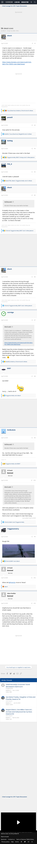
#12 (35, 578)
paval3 (10, 117)
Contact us (11, 839)
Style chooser (5, 836)
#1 (35, 43)
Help (12, 842)
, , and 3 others (16, 361)
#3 (35, 148)
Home (17, 842)
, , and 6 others (20, 110)
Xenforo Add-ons (10, 833)
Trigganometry (13, 529)
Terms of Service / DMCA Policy (25, 839)
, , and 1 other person (21, 157)
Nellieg (10, 141)
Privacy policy (5, 842)
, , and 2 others (19, 181)
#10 (34, 480)
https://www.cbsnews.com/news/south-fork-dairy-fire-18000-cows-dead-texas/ (16, 63)
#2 (35, 125)
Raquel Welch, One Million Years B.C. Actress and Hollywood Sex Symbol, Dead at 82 (19, 712)
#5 (35, 195)
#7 (35, 320)
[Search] (35, 2)
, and (14, 522)
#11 (35, 536)
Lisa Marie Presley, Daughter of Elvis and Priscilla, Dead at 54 (20, 698)
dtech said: (7, 327)
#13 (35, 603)
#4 (35, 172)
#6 (35, 277)
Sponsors (3, 839)
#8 (35, 376)
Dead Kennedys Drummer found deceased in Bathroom (18, 685)
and (13, 395)
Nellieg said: (8, 202)
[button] (2, 2)
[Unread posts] (31, 2)
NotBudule (11, 430)
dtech (4, 31)
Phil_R (9, 164)
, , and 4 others (18, 134)
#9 (35, 438)
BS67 (9, 368)
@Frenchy (12, 582)
